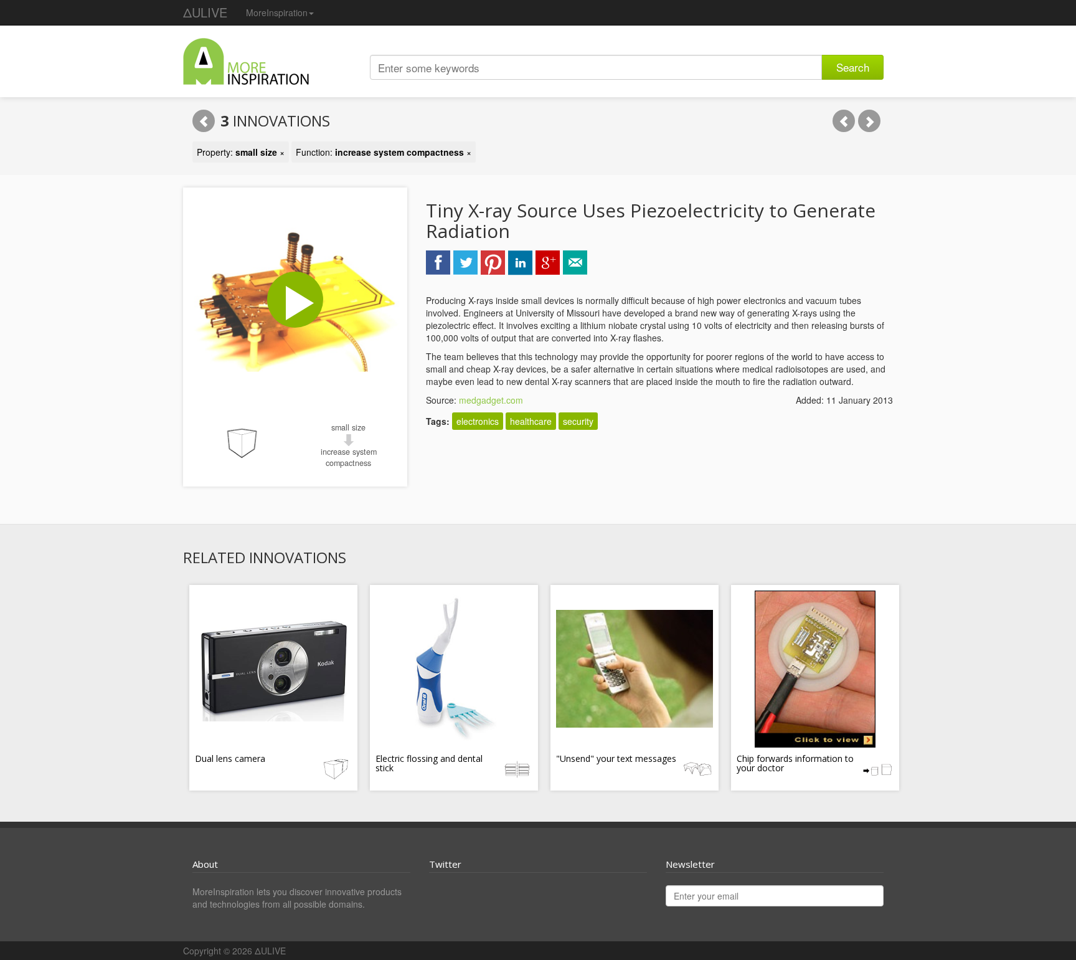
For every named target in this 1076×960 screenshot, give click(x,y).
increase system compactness (349, 457)
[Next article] (869, 121)
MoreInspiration (277, 12)
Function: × (383, 152)
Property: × (241, 152)
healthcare (531, 421)
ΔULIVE (205, 12)
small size (348, 427)
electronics (477, 421)
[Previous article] (844, 121)
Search (852, 67)
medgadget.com (491, 400)
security (578, 421)
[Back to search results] (203, 121)
